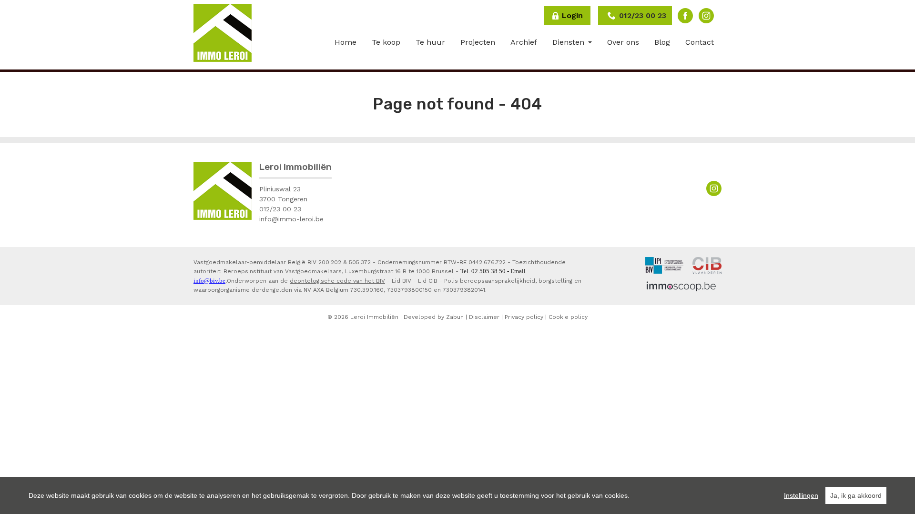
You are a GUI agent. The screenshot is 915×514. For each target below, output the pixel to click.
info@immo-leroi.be (291, 219)
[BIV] (664, 264)
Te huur (430, 42)
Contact (699, 42)
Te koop (386, 42)
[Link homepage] (222, 33)
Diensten (569, 42)
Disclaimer (484, 317)
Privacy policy (524, 317)
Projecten (477, 42)
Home (345, 42)
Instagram (706, 15)
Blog (662, 42)
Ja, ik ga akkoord (856, 495)
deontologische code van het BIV (337, 280)
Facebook (685, 15)
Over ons (623, 42)
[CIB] (707, 264)
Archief (523, 42)
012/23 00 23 (280, 209)
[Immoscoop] (681, 286)
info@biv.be (209, 280)
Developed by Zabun (434, 317)
